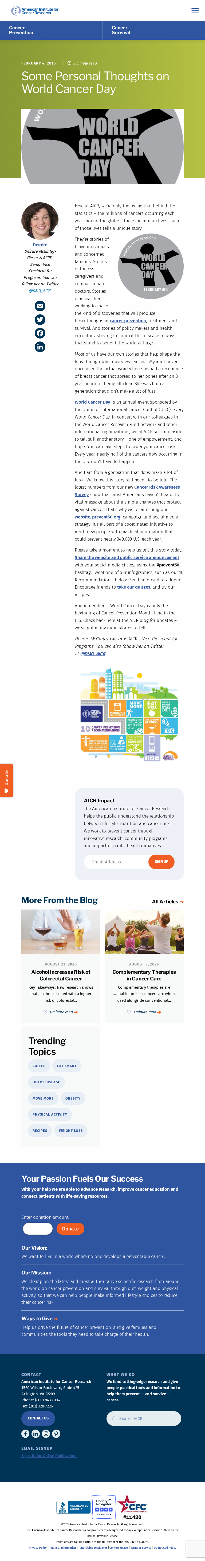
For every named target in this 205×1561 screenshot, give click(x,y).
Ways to (37, 1318)
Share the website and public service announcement (127, 557)
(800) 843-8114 (47, 1400)
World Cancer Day (92, 402)
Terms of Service (141, 1548)
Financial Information (62, 1548)
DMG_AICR (92, 654)
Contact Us (38, 1418)
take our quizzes (133, 587)
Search (112, 1420)
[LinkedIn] (40, 346)
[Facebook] (40, 333)
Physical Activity (50, 1114)
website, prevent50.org (97, 517)
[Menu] (195, 10)
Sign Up (161, 861)
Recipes (40, 1131)
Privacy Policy (38, 1548)
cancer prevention (128, 321)
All (165, 902)
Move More (43, 1098)
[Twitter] (40, 319)
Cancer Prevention (21, 30)
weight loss (71, 1131)
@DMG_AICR (39, 290)
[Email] (40, 306)
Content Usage (118, 1548)
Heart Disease (46, 1082)
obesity (73, 1098)
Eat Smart (67, 1066)
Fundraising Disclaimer (92, 1548)
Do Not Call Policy (165, 1548)
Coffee (39, 1066)
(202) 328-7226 (41, 1406)
